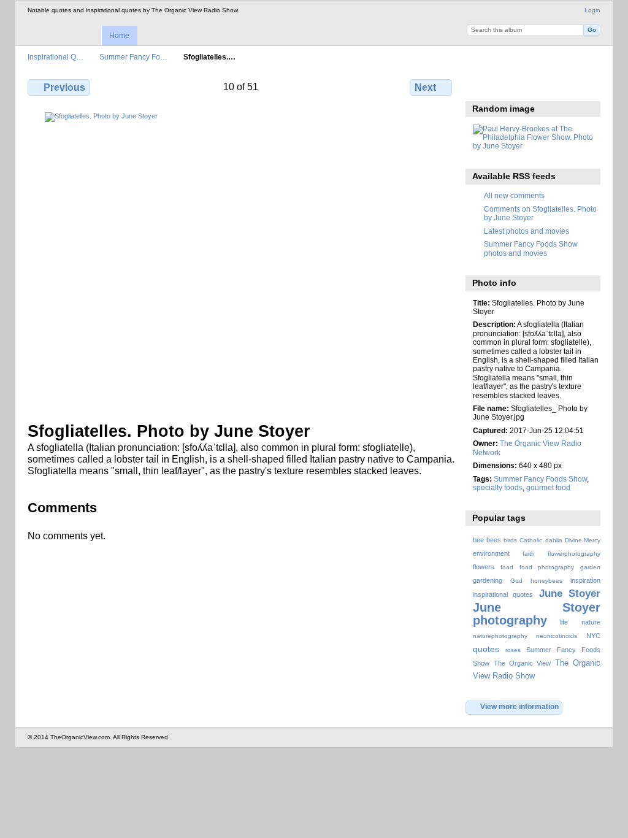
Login (592, 10)
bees (493, 540)
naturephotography (500, 635)
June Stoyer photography (536, 614)
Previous (64, 87)
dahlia (553, 540)
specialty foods (498, 487)
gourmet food (548, 487)
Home (119, 35)
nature (590, 622)
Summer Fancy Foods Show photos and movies (531, 248)
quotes (486, 649)
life (564, 622)
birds (510, 540)
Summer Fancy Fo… (133, 57)
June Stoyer (569, 593)
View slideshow (532, 85)
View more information (519, 706)
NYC (593, 635)
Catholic (530, 540)
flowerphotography (574, 553)
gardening (487, 580)
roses (513, 650)
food (506, 567)
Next (425, 87)
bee (478, 540)
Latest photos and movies (526, 231)
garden (590, 567)
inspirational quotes (503, 594)
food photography (546, 567)
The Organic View (522, 663)
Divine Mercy (582, 540)
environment (491, 553)
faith (529, 553)
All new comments (514, 195)
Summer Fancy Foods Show (540, 479)
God (516, 580)
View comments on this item (505, 85)
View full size (479, 85)
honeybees (546, 580)
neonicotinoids (556, 635)
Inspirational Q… (55, 57)
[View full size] (241, 259)
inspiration (585, 580)
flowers (483, 567)
